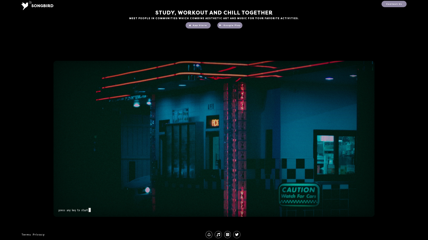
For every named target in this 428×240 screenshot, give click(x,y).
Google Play (232, 25)
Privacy (39, 235)
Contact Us (394, 4)
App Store (199, 25)
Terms (26, 235)
